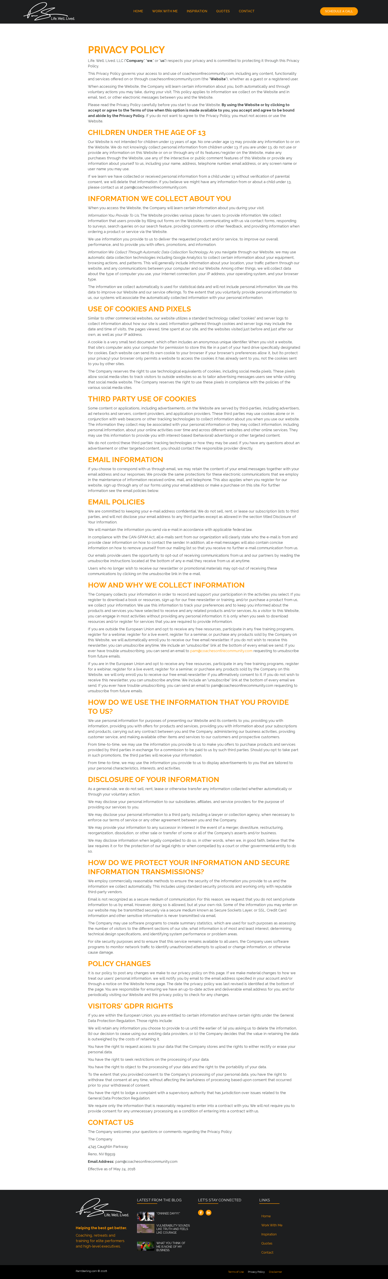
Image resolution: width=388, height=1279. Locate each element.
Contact (247, 11)
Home (138, 11)
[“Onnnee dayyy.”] (146, 1216)
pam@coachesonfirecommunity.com (221, 651)
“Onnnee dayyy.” (168, 1213)
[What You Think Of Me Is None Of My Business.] (146, 1246)
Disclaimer (275, 1271)
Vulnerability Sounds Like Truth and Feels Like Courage (173, 1229)
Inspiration (197, 11)
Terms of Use (236, 1271)
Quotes (223, 11)
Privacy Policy (256, 1271)
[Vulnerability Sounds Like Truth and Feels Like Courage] (146, 1228)
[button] (339, 11)
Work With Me (165, 11)
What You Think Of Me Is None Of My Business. (170, 1246)
